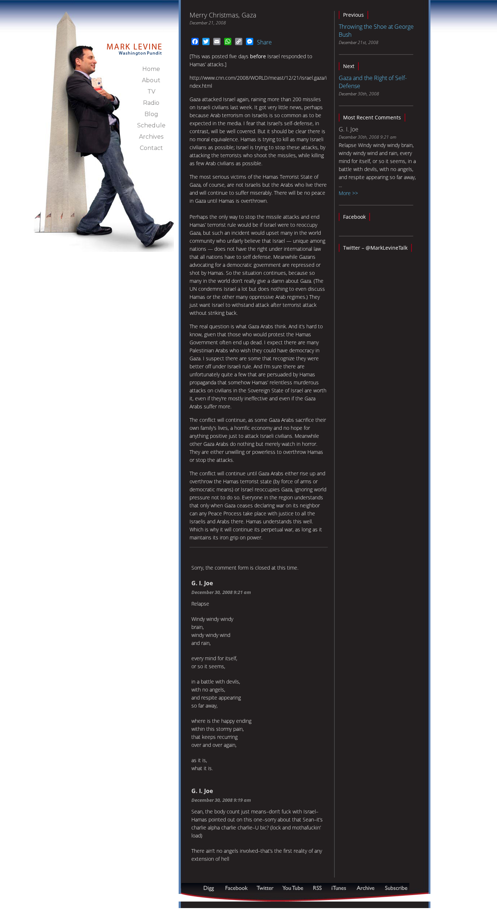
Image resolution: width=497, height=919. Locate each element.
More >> (348, 193)
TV (151, 91)
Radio (151, 102)
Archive (365, 888)
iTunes (339, 888)
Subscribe (216, 898)
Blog (151, 114)
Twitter (266, 888)
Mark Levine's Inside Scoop (134, 45)
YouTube (293, 888)
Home (151, 69)
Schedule (151, 125)
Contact (151, 147)
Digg (210, 888)
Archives (151, 136)
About (151, 80)
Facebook (354, 216)
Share (264, 42)
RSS (317, 888)
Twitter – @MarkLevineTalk (375, 247)
